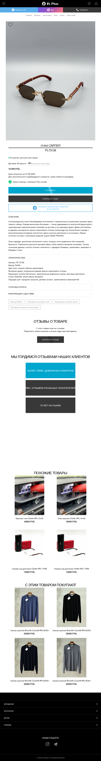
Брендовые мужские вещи (66, 301)
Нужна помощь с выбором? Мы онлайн (29, 181)
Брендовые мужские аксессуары (25, 307)
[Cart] (96, 3)
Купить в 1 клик (50, 199)
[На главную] (50, 4)
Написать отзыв (50, 339)
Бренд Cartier (16, 301)
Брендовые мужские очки (38, 301)
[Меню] (3, 3)
